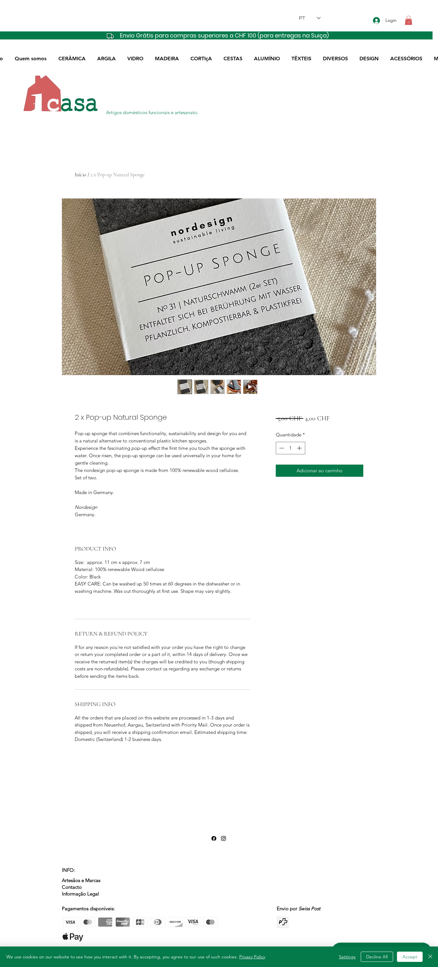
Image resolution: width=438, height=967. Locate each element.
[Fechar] (430, 957)
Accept (409, 957)
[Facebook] (214, 838)
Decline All (377, 957)
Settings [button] (347, 957)
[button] (408, 20)
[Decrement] (281, 448)
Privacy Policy (252, 957)
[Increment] (300, 448)
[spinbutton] (290, 448)
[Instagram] (223, 838)
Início (80, 175)
